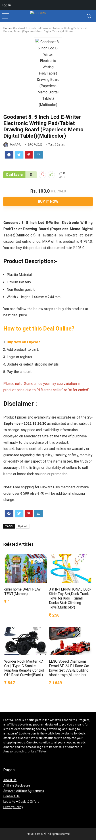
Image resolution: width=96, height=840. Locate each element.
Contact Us (11, 796)
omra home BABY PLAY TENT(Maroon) (22, 591)
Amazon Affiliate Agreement (23, 791)
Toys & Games (56, 144)
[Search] (89, 16)
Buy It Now (48, 201)
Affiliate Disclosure (16, 785)
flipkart (22, 526)
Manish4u (15, 144)
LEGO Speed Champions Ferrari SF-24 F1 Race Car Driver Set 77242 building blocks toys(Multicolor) (69, 668)
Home (6, 28)
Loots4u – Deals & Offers (21, 801)
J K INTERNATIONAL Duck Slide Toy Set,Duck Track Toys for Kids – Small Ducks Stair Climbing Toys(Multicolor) (70, 598)
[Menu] (5, 16)
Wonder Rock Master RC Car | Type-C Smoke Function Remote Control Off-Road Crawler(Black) (24, 668)
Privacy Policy (13, 807)
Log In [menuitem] (6, 5)
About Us (10, 780)
